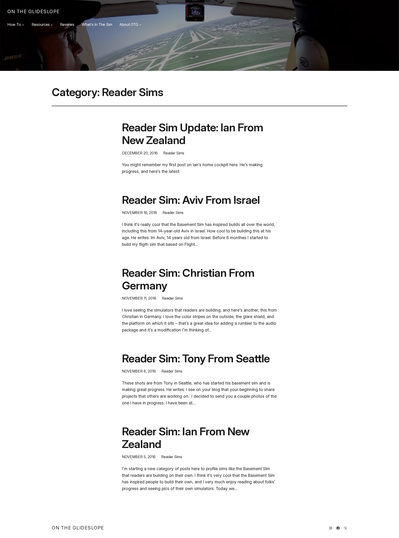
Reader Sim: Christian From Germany (188, 279)
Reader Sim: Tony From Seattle (196, 358)
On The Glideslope (33, 11)
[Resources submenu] (52, 25)
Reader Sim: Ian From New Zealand (185, 437)
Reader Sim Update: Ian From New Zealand (192, 133)
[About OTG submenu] (140, 25)
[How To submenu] (23, 25)
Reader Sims (173, 153)
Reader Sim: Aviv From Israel (191, 199)
